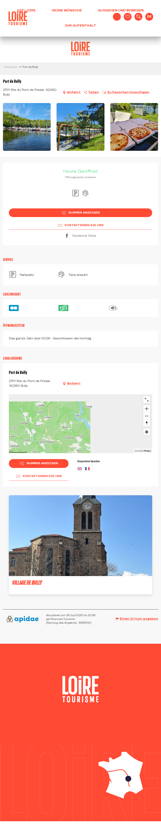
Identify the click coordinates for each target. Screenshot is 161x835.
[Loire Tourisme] (18, 18)
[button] (138, 17)
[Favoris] (128, 17)
